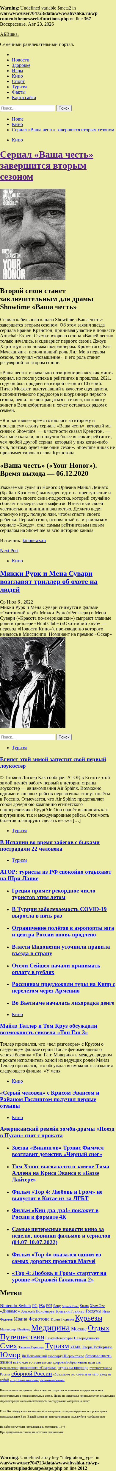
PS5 (49, 1306)
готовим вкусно (40, 1362)
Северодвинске (87, 1338)
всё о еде (20, 1362)
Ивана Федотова (32, 1319)
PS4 (42, 1306)
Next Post (9, 550)
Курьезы (88, 1318)
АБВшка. (9, 34)
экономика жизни (52, 1380)
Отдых (98, 1328)
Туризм (19, 86)
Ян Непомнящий (34, 1356)
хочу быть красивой (24, 1380)
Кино (17, 76)
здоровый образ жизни (70, 1362)
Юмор (10, 1354)
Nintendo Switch (15, 1305)
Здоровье (21, 65)
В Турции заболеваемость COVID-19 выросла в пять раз (59, 912)
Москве (79, 1328)
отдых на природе (73, 1367)
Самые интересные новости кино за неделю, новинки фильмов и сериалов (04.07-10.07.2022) (61, 1235)
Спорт (18, 81)
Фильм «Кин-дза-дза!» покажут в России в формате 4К (55, 1213)
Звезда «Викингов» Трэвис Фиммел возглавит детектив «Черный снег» (58, 1150)
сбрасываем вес (64, 1374)
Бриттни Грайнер (70, 1311)
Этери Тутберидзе (97, 1347)
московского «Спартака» (38, 1368)
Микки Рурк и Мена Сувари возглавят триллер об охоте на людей (49, 581)
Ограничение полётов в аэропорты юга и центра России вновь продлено (63, 931)
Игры (17, 70)
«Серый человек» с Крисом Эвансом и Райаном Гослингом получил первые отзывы (49, 1099)
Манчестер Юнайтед (15, 1329)
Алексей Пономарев (37, 1311)
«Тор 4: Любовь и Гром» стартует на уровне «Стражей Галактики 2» (59, 1276)
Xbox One (97, 1306)
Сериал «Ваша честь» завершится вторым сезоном (46, 165)
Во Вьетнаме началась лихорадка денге (63, 1003)
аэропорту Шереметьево (66, 1356)
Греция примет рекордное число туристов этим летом (53, 893)
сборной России (31, 1373)
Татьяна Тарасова (31, 1347)
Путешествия (22, 1336)
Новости (20, 59)
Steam (84, 1306)
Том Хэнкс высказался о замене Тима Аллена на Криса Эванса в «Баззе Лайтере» (60, 1173)
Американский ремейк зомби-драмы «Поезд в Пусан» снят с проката (57, 1132)
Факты (19, 92)
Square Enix (70, 1306)
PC (34, 1305)
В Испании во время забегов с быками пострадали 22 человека (50, 845)
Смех (8, 1345)
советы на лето (87, 1374)
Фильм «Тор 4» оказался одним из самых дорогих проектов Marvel (56, 1257)
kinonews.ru (34, 540)
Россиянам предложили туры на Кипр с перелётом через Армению (63, 987)
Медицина (50, 1327)
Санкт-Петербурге (59, 1338)
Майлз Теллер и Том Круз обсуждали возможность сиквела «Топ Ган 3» (48, 1029)
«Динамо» (10, 1311)
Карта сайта (24, 97)
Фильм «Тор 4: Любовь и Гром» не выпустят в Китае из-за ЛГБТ (57, 1195)
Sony (57, 1306)
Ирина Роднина (62, 1319)
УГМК (75, 1347)
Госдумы (93, 1311)
